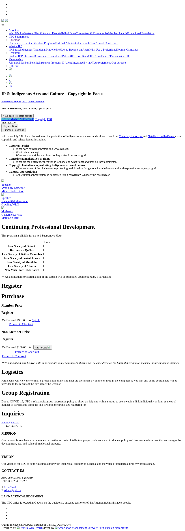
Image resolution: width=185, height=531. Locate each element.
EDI (49, 119)
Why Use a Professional (103, 49)
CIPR (91, 56)
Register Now (10, 126)
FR (10, 86)
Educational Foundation (140, 33)
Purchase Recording (13, 130)
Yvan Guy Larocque (131, 136)
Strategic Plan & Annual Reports (42, 33)
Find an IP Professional (22, 56)
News (97, 56)
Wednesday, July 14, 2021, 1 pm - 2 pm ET (22, 101)
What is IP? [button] (15, 46)
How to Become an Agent (74, 49)
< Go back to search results (17, 115)
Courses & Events (19, 43)
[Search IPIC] (10, 82)
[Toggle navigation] (2, 24)
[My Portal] (10, 75)
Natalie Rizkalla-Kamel (161, 136)
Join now (14, 62)
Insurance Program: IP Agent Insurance (61, 62)
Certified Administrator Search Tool (75, 43)
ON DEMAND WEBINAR (17, 119)
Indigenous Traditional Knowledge (40, 49)
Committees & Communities (92, 33)
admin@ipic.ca (10, 422)
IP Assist (66, 56)
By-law (87, 62)
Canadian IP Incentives (48, 56)
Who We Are (16, 33)
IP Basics (14, 49)
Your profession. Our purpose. (109, 62)
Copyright (40, 119)
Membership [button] (16, 59)
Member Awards (117, 33)
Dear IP (105, 56)
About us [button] (14, 30)
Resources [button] (14, 52)
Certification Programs (42, 43)
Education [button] (14, 39)
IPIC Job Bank (79, 56)
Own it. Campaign (127, 49)
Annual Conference (107, 43)
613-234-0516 (12, 487)
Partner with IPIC (120, 56)
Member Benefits (29, 62)
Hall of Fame (68, 33)
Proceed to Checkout (21, 324)
